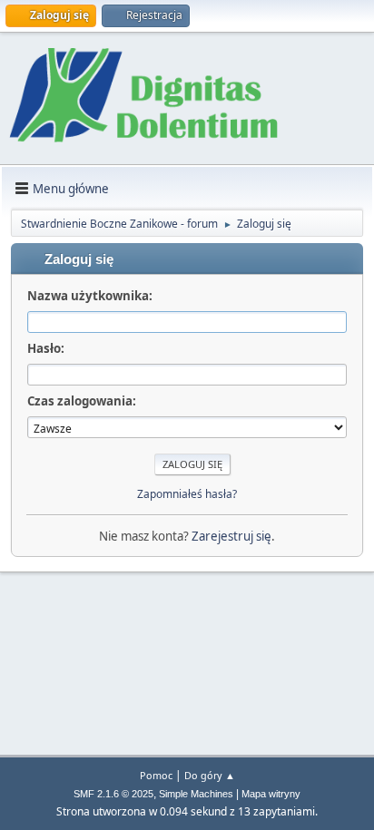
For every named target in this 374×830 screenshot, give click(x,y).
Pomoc (156, 775)
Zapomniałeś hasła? (187, 494)
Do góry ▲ (209, 775)
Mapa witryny (270, 793)
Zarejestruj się (231, 536)
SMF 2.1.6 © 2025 (113, 793)
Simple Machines (196, 793)
